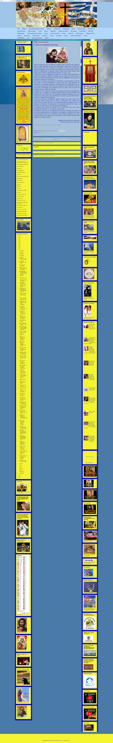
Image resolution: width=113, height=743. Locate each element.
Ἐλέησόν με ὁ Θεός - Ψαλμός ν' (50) (23, 259)
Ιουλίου (20, 463)
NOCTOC (19, 186)
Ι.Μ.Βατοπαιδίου (21, 33)
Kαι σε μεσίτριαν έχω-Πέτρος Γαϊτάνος (22, 394)
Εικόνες (46, 31)
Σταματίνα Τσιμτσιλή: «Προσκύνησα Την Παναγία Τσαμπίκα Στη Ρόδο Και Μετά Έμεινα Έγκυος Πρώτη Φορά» (89, 349)
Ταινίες (85, 35)
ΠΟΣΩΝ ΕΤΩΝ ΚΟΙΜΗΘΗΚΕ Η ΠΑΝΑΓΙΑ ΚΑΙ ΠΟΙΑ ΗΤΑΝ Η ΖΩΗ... (22, 437)
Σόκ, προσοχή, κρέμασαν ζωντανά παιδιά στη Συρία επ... (22, 308)
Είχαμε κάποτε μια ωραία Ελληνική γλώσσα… (22, 323)
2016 (19, 244)
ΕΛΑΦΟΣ (19, 192)
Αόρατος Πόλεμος (20, 182)
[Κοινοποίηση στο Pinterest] (65, 131)
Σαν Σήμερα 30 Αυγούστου (22, 265)
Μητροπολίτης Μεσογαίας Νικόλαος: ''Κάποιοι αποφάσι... (21, 422)
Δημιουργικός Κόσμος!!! (21, 194)
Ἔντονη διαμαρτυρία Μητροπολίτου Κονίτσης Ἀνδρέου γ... (22, 338)
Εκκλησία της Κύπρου (21, 200)
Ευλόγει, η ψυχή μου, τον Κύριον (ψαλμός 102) (92, 388)
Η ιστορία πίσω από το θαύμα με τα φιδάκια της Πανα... (23, 452)
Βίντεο (73, 28)
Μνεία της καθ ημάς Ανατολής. (23, 176)
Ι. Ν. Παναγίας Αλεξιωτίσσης (22, 159)
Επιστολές (90, 31)
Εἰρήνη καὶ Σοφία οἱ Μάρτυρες (23, 116)
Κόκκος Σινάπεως (20, 196)
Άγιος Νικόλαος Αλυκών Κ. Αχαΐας (36, 28)
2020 (19, 237)
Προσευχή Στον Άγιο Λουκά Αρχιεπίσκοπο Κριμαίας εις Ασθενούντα (92, 363)
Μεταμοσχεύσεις (80, 33)
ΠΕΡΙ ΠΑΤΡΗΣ (20, 180)
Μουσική (19, 35)
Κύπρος (64, 33)
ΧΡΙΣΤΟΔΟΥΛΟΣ (20, 37)
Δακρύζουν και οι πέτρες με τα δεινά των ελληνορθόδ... (22, 448)
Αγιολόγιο (49, 28)
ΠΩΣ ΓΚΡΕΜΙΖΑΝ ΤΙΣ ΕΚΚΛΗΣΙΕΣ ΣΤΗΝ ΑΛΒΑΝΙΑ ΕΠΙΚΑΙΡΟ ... (23, 328)
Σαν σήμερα (59, 35)
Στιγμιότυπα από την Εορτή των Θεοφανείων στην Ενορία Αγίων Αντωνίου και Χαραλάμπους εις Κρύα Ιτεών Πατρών (90, 340)
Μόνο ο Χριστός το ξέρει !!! (92, 412)
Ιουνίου (20, 465)
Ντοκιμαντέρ (27, 35)
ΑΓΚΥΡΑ (18, 174)
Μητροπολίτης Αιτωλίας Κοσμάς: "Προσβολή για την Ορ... (22, 343)
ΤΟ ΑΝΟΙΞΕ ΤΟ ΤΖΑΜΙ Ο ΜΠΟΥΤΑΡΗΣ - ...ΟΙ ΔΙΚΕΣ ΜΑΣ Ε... (23, 417)
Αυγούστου (21, 257)
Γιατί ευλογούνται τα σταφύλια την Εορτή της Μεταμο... (23, 457)
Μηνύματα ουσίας (90, 33)
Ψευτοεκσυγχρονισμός (37, 37)
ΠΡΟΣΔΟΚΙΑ (19, 178)
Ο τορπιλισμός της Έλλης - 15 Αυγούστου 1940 (22, 386)
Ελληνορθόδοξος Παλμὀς (46, 130)
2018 (19, 240)
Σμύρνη (66, 35)
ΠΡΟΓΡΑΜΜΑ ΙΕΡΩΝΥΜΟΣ (22, 164)
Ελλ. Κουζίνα (74, 31)
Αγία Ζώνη (19, 188)
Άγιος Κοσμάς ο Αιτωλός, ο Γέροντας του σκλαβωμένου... (22, 312)
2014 (19, 247)
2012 (19, 475)
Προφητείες (44, 35)
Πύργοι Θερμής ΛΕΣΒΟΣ (21, 190)
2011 (19, 477)
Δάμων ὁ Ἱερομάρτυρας (25, 115)
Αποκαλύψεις (66, 28)
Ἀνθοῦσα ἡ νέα (23, 104)
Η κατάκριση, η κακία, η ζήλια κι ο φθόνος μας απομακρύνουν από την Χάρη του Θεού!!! (92, 439)
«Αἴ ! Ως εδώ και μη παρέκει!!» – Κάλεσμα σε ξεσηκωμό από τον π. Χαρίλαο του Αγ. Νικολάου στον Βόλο (90, 424)
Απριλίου (21, 468)
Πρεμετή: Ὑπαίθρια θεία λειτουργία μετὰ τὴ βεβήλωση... (22, 333)
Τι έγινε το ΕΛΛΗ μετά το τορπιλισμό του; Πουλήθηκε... (22, 390)
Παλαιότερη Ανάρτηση (74, 139)
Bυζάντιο (24, 28)
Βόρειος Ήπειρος (21, 31)
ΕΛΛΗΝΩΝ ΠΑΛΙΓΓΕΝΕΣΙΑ (22, 215)
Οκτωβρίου (21, 253)
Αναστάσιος (19, 168)
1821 (18, 28)
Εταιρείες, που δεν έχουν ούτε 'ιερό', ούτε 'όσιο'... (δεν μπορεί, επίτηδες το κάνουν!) (92, 327)
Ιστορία (46, 33)
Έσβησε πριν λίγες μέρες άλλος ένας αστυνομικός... (23, 268)
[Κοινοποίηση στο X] (62, 131)
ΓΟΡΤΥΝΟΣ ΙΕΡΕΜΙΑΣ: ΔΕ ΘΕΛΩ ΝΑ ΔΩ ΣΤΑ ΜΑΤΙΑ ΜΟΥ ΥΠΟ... (23, 432)
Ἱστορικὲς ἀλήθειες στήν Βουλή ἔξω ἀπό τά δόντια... (22, 353)
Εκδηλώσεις (53, 31)
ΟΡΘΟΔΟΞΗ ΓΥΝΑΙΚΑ (21, 213)
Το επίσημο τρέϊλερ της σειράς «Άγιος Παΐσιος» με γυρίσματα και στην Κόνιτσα (91, 377)
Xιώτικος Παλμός (20, 166)
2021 (19, 235)
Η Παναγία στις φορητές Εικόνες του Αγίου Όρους (22, 427)
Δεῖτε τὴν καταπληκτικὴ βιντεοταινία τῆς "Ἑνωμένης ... (22, 317)
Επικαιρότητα (82, 31)
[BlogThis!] (61, 131)
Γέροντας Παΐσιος (32, 31)
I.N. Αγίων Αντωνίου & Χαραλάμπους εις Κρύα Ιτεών (22, 162)
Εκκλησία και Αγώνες (63, 31)
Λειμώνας (19, 184)
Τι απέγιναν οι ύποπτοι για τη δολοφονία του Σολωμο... (22, 399)
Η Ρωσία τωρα (20, 198)
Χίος (28, 37)
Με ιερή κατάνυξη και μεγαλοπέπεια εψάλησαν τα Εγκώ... (22, 381)
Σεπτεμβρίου (21, 255)
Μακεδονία (71, 33)
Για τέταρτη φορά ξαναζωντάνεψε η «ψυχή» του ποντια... (23, 376)
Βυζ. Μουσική (91, 28)
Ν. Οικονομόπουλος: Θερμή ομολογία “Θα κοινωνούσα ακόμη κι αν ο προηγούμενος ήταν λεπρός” (90, 400)
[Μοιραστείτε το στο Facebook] (63, 131)
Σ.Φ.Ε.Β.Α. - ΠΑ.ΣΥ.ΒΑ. (21, 209)
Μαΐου (20, 466)
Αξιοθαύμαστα (57, 28)
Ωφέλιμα (47, 37)
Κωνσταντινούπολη (55, 33)
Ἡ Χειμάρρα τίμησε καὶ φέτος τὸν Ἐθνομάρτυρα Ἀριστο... (22, 407)
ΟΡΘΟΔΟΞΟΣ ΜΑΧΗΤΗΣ (22, 211)
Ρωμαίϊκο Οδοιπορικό (21, 172)
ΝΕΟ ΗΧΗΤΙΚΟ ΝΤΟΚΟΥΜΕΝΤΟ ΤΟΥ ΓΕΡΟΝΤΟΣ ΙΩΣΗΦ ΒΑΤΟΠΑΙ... (23, 273)
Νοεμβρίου (21, 252)
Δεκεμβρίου (21, 250)
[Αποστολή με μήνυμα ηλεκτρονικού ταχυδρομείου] (60, 131)
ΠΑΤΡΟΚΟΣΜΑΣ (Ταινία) (22, 321)
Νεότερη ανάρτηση (38, 139)
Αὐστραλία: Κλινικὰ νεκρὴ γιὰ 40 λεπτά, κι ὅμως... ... (23, 295)
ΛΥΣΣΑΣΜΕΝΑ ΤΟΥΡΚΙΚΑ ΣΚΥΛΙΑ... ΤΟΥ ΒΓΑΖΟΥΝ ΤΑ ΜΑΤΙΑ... (22, 284)
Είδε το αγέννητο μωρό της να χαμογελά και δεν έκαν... (23, 412)
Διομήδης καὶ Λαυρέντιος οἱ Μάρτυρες (23, 112)
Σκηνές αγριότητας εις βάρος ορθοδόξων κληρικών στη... (22, 367)
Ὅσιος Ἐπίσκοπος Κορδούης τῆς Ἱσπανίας (23, 102)
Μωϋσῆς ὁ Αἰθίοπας (21, 111)
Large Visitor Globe (89, 462)
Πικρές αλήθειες (36, 35)
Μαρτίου (21, 470)
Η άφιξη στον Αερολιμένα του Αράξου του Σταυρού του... (22, 443)
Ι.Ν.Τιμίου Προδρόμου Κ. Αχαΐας (35, 33)
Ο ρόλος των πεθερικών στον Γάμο (22, 262)
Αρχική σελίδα (56, 139)
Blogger (68, 740)
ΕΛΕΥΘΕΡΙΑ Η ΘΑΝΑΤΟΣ (22, 205)
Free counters (19, 614)
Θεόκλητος (25, 105)
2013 (19, 249)
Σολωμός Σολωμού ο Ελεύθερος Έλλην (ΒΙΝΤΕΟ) (23, 402)
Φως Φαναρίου (20, 207)
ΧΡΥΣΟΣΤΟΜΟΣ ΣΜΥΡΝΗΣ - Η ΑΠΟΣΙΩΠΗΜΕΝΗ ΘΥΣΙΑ (22, 290)
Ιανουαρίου (21, 473)
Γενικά (40, 31)
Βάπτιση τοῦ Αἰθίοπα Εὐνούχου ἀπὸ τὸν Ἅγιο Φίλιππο (23, 103)
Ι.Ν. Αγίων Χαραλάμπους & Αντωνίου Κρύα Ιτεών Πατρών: (48, 124)
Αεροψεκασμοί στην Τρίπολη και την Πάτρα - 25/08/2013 (23, 303)
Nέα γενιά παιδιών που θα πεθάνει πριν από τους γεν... (22, 357)
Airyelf (62, 740)
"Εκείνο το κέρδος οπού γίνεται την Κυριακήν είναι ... (23, 298)
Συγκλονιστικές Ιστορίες (76, 35)
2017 (19, 242)
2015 (19, 245)
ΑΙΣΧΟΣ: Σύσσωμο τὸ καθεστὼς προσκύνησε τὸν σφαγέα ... (22, 349)
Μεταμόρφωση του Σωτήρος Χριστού (23, 461)
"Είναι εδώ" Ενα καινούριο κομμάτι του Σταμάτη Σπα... (22, 362)
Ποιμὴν (18, 99)
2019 (19, 239)
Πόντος (51, 35)
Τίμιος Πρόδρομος (20, 170)
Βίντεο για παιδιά (81, 28)
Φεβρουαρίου (22, 471)
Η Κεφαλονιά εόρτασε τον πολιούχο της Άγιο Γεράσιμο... (22, 371)
